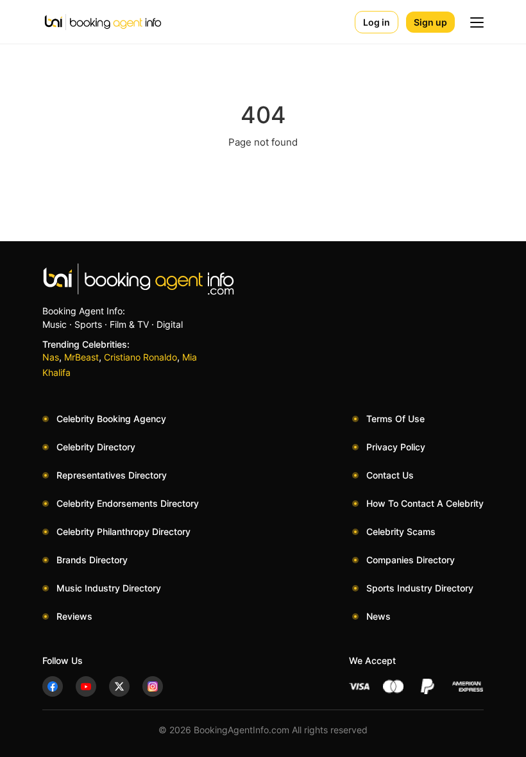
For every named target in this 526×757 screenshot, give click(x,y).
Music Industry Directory (108, 588)
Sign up (430, 22)
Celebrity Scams (401, 531)
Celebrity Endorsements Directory (127, 503)
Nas (50, 357)
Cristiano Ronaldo (140, 357)
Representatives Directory (111, 475)
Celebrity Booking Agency (111, 418)
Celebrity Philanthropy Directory (123, 531)
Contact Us (390, 475)
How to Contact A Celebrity (425, 503)
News (378, 616)
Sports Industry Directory (419, 588)
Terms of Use (395, 418)
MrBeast (81, 357)
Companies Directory (410, 559)
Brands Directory (92, 559)
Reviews (74, 616)
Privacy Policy (395, 446)
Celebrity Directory (95, 446)
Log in (376, 22)
